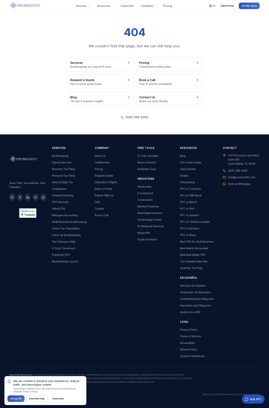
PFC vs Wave (188, 235)
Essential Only (36, 398)
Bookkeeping (60, 155)
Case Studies (188, 169)
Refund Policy (188, 349)
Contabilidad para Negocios (197, 298)
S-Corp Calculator (148, 155)
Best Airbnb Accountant (194, 248)
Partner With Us (104, 195)
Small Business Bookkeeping (69, 221)
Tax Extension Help (63, 241)
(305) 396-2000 (136, 117)
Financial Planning (62, 195)
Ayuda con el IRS (190, 312)
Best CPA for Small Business (197, 241)
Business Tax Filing (63, 169)
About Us (100, 155)
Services (81, 5)
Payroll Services (62, 162)
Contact (99, 208)
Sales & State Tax (62, 182)
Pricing (167, 5)
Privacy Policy (188, 329)
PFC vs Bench (188, 202)
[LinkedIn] (28, 197)
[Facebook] (20, 197)
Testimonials (102, 162)
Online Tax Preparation (66, 228)
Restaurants (144, 186)
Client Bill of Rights (106, 182)
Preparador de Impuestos (195, 292)
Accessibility (187, 342)
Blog (183, 155)
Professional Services (150, 226)
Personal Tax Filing (63, 175)
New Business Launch (65, 261)
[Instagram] (12, 197)
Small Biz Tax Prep (191, 268)
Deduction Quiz (146, 169)
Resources (104, 5)
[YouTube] (35, 197)
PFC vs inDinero (189, 228)
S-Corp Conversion (63, 248)
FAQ (97, 202)
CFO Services (60, 202)
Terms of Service (190, 336)
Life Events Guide (190, 162)
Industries (127, 5)
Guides (184, 175)
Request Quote (104, 175)
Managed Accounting (65, 215)
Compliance (59, 188)
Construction (145, 199)
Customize (58, 398)
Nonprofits (143, 232)
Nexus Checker (146, 162)
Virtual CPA (58, 208)
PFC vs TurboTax (190, 188)
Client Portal (227, 5)
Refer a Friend (103, 188)
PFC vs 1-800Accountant (195, 221)
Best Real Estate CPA (192, 254)
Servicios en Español (192, 285)
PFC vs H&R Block (191, 195)
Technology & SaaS (149, 219)
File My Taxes (249, 5)
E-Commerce (145, 193)
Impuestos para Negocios (195, 305)
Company (147, 5)
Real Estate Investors (149, 213)
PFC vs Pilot (187, 208)
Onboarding (187, 182)
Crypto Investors (147, 239)
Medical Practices (148, 206)
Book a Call (102, 215)
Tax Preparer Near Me (193, 261)
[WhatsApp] (43, 197)
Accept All (16, 398)
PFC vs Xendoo (189, 215)
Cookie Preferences (192, 356)
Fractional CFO (61, 254)
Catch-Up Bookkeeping (66, 235)
